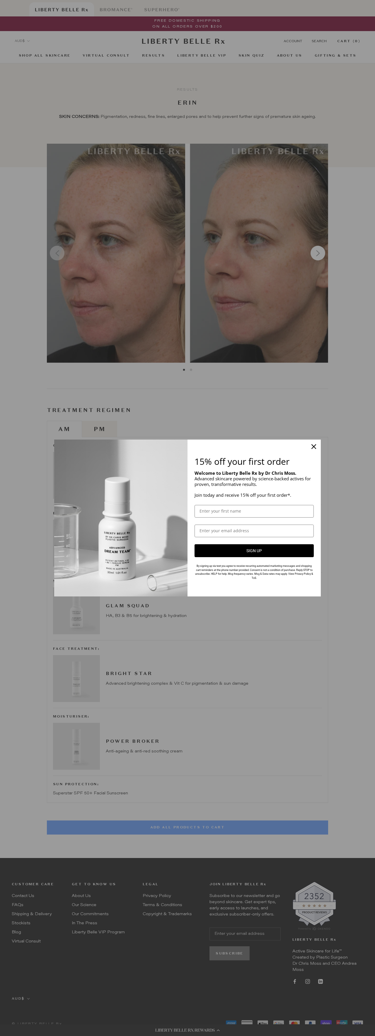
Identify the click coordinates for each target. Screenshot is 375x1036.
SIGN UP (254, 550)
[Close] (314, 447)
